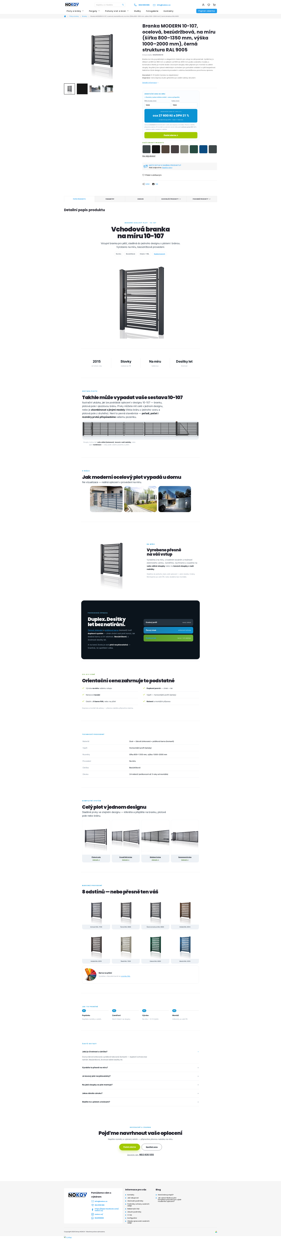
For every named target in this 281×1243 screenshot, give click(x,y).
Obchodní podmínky (135, 1201)
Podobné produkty (200, 199)
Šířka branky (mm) (150, 101)
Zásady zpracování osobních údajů (138, 1222)
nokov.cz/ (99, 1214)
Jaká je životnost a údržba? (94, 1052)
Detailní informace (149, 83)
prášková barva (112, 630)
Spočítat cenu (152, 1147)
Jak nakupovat (133, 1198)
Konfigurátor (132, 1218)
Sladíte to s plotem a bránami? (96, 1102)
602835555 (99, 1218)
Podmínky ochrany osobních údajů (138, 1205)
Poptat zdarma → (171, 135)
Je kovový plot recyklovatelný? (96, 1076)
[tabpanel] (146, 149)
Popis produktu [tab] (79, 199)
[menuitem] (75, 12)
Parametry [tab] (110, 199)
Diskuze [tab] (141, 199)
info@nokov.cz (101, 1201)
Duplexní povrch (159, 254)
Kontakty (130, 1195)
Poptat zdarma (129, 1147)
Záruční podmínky (134, 1212)
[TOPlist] (68, 1237)
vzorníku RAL (125, 976)
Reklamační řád (133, 1209)
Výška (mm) (175, 101)
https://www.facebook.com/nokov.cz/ (107, 1210)
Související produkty (169, 199)
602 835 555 (99, 1205)
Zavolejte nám (140, 1154)
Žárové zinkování (95, 630)
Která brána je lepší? (166, 1195)
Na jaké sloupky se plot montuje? (97, 1085)
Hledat (123, 5)
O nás (129, 1215)
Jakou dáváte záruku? (92, 1093)
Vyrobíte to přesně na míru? (95, 1067)
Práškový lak (151, 638)
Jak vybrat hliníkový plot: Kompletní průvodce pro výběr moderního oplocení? (169, 1199)
